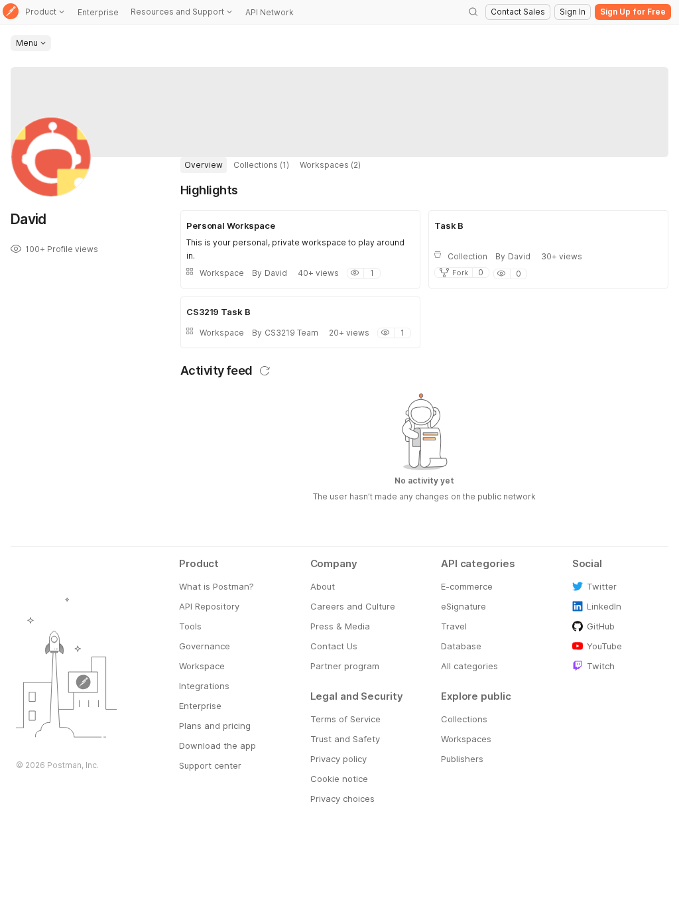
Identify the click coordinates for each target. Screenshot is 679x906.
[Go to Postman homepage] (11, 12)
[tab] (203, 165)
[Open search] (473, 12)
